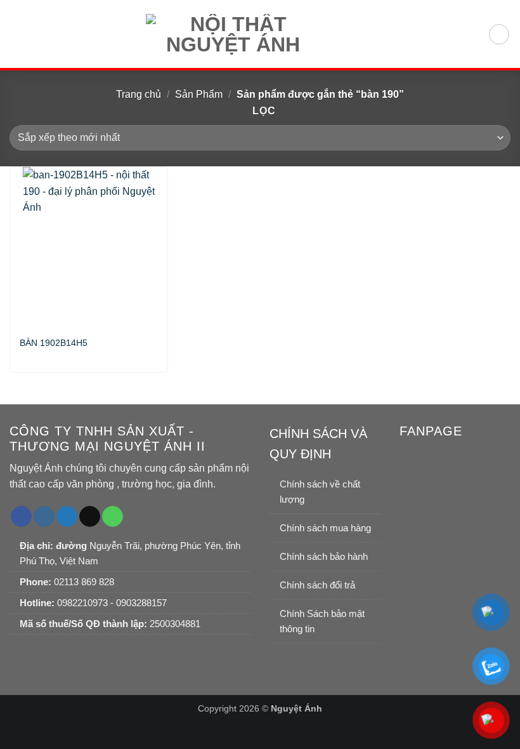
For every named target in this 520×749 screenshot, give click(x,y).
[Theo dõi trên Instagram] (44, 516)
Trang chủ (138, 94)
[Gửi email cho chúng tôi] (89, 516)
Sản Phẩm (199, 94)
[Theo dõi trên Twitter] (66, 516)
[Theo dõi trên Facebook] (21, 516)
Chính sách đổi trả (317, 585)
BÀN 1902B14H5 (54, 343)
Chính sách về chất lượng (320, 492)
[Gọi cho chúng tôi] (112, 516)
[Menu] (17, 34)
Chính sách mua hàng (325, 527)
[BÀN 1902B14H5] (89, 246)
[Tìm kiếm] (499, 34)
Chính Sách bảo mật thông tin (322, 621)
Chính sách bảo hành (324, 556)
